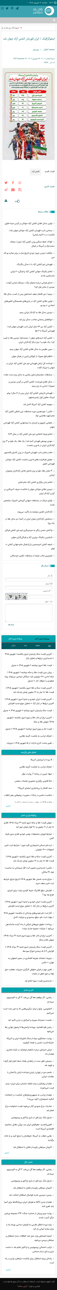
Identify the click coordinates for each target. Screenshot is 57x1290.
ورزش (36, 49)
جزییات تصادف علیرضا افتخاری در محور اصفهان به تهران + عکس (31, 960)
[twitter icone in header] (7, 9)
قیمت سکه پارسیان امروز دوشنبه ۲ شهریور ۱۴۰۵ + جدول (27, 710)
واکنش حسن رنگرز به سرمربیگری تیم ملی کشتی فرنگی (29, 530)
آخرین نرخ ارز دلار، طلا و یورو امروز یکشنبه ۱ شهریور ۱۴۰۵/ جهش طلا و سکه (30, 720)
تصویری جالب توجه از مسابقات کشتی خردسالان (31, 556)
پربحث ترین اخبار (15, 638)
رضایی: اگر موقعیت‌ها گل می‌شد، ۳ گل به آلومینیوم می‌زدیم (30, 1000)
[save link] (19, 190)
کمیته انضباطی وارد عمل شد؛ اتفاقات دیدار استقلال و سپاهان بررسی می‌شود (30, 1238)
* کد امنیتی (47, 591)
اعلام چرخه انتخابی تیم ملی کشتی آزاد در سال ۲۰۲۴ (30, 434)
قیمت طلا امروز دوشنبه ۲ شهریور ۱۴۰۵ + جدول (31, 665)
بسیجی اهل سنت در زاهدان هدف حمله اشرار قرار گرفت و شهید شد (28, 1063)
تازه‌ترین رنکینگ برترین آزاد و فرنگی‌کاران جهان (32, 537)
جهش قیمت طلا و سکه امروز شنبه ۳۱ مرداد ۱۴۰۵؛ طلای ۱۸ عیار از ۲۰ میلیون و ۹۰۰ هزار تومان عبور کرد (29, 825)
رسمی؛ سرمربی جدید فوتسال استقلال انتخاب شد (30, 1195)
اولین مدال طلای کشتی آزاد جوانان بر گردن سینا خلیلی (29, 223)
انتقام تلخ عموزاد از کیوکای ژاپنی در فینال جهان (32, 356)
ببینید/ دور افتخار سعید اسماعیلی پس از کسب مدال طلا (28, 294)
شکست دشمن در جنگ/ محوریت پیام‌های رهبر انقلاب (28, 795)
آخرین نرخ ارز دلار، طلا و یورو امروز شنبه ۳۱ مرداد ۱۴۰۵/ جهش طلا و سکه (29, 938)
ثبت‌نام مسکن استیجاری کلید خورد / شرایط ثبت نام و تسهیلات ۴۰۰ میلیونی (29, 847)
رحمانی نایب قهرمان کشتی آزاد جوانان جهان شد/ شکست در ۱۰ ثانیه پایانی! (32, 233)
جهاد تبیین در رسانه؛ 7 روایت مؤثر (37, 774)
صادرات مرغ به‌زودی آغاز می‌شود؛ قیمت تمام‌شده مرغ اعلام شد (29, 1108)
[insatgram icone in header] (2, 9)
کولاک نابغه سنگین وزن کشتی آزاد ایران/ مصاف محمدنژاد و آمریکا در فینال (32, 244)
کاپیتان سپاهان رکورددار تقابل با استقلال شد (32, 1147)
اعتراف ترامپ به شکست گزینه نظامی (35, 736)
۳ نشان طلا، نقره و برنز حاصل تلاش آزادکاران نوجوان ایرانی (30, 473)
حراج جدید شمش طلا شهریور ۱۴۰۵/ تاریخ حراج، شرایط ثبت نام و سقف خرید (29, 881)
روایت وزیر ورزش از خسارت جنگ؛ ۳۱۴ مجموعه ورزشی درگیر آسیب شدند (29, 1215)
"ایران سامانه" (22, 1286)
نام (49, 576)
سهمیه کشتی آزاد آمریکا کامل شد (38, 404)
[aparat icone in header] (12, 9)
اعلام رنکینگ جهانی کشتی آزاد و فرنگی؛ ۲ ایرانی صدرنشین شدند (33, 274)
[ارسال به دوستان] (12, 190)
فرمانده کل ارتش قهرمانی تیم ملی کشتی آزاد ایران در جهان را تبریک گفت (30, 366)
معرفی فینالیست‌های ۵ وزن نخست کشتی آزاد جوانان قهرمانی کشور (30, 462)
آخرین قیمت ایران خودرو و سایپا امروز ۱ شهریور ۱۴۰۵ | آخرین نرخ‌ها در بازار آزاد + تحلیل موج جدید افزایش (29, 701)
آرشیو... (8, 806)
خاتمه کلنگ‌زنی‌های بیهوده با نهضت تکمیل (33, 802)
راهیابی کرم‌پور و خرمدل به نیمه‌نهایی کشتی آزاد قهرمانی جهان (29, 425)
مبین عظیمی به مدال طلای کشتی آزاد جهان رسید (31, 349)
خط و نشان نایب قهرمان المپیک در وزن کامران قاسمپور (28, 452)
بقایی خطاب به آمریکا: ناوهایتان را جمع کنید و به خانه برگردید (29, 1138)
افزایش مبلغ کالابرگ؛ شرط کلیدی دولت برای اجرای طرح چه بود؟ (30, 893)
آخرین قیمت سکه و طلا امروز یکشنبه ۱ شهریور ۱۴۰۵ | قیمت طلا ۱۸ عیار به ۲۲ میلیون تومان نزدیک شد (30, 690)
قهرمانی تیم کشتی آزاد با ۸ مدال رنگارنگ (35, 264)
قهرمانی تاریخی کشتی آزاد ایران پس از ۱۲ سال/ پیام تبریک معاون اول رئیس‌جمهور (31, 395)
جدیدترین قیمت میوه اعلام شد (38, 981)
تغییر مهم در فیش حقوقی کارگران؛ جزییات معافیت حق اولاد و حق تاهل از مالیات (29, 972)
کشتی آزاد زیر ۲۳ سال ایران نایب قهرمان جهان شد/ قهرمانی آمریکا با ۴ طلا (31, 329)
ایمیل (47, 584)
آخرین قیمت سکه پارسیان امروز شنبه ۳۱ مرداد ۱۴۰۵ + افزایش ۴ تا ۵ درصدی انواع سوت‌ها (29, 949)
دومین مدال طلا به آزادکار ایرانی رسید (36, 312)
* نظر (47, 601)
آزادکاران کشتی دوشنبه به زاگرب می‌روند (35, 512)
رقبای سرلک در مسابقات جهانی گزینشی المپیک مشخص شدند (29, 503)
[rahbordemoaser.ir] (43, 11)
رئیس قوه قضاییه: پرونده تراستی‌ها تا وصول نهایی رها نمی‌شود (29, 1029)
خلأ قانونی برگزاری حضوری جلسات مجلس (33, 781)
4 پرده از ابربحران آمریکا (41, 760)
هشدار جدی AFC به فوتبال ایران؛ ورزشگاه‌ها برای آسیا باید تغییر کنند (29, 1204)
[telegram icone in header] (17, 9)
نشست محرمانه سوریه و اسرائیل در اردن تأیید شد (30, 1020)
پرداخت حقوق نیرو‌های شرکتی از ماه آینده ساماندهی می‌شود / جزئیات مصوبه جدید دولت (30, 926)
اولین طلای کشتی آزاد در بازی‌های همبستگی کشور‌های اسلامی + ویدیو (29, 303)
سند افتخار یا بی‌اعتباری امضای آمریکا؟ (35, 788)
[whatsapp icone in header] (19, 183)
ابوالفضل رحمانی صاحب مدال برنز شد (36, 319)
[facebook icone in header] (12, 183)
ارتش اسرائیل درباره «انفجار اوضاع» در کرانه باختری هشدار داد (30, 1052)
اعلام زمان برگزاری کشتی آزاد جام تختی (35, 482)
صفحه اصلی (49, 49)
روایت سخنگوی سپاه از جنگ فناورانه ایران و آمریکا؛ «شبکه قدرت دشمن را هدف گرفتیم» (30, 1041)
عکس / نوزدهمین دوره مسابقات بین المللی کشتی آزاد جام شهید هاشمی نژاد (30, 414)
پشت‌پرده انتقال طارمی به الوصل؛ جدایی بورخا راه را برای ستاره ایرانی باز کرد (30, 1227)
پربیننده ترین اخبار (42, 638)
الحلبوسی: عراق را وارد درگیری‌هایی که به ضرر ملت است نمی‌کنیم (28, 1011)
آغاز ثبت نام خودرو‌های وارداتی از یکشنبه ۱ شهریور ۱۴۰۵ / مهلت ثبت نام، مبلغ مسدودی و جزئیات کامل (29, 915)
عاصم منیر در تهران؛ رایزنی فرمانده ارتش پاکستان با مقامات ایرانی (30, 1074)
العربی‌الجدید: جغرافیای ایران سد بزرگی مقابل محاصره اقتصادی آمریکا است (29, 1127)
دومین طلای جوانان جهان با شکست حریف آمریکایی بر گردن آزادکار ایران (29, 491)
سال (13, 646)
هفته (37, 646)
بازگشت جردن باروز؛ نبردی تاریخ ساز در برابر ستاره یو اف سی (29, 255)
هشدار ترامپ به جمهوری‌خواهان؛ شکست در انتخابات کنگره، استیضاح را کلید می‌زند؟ (29, 1097)
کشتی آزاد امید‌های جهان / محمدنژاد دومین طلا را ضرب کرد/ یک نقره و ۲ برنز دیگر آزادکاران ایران (29, 340)
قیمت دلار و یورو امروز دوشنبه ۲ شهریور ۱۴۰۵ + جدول (28, 729)
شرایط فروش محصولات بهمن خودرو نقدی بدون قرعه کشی (29, 836)
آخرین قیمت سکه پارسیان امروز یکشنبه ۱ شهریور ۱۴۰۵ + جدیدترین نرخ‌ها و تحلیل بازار (29, 656)
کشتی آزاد (35, 171)
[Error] (5, 201)
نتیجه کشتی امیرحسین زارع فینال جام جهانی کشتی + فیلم (30, 547)
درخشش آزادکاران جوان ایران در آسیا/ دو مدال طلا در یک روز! (30, 521)
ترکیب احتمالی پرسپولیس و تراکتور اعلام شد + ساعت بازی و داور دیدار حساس (29, 1249)
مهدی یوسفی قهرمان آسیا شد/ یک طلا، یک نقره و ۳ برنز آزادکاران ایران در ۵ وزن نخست (29, 443)
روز (49, 646)
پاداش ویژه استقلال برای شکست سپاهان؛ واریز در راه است (29, 1261)
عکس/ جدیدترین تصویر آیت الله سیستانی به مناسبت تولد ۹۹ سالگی (29, 870)
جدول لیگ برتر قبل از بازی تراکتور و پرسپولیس (31, 1117)
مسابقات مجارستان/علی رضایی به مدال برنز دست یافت (28, 375)
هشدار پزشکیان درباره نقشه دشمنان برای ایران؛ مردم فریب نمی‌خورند (30, 1086)
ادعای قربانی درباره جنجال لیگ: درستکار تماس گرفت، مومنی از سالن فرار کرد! (30, 285)
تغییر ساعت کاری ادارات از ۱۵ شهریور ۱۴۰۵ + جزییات (29, 743)
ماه (25, 646)
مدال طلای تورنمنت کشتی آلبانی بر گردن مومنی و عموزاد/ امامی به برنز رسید (32, 384)
